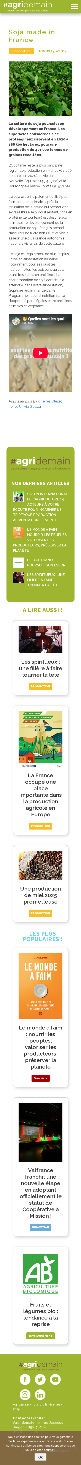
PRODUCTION (21, 51)
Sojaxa (35, 406)
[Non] (75, 1448)
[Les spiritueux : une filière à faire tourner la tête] (18, 577)
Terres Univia (19, 406)
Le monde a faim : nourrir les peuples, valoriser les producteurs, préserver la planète (40, 540)
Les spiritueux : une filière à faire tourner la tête (46, 580)
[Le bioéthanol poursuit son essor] (18, 563)
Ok (40, 1457)
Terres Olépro (51, 401)
